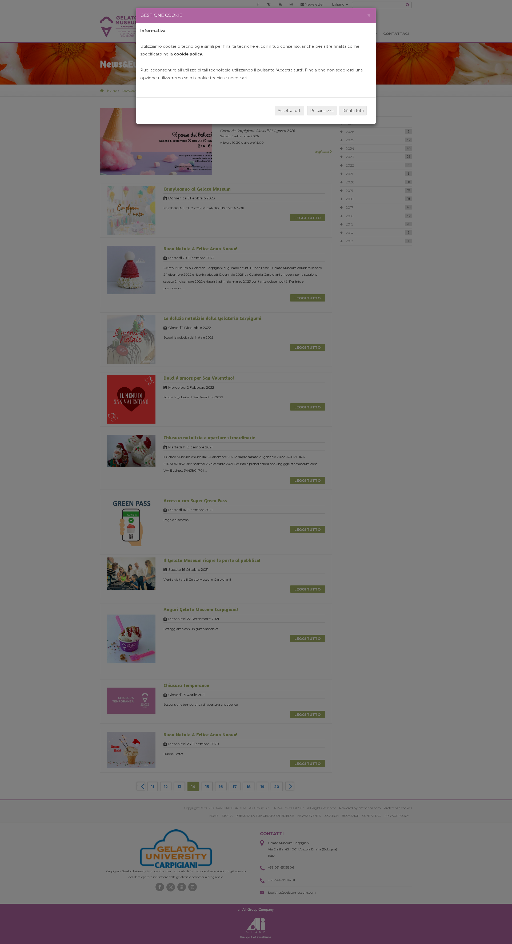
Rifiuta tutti (353, 110)
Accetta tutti (289, 110)
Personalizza (322, 110)
